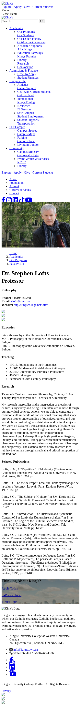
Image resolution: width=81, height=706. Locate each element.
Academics (16, 28)
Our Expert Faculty (29, 38)
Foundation (16, 182)
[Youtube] (28, 200)
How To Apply (26, 74)
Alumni (14, 186)
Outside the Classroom (31, 42)
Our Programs (26, 31)
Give (27, 6)
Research (23, 63)
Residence (23, 105)
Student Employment (30, 116)
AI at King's (24, 49)
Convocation (25, 67)
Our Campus (17, 127)
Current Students (42, 6)
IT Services (24, 109)
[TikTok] (22, 200)
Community (16, 148)
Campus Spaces (27, 130)
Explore (6, 6)
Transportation (26, 123)
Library (22, 60)
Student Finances (28, 77)
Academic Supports (29, 45)
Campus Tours (26, 141)
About (13, 179)
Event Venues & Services (33, 158)
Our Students (25, 35)
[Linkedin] (16, 200)
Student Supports (28, 120)
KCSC (21, 162)
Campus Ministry (28, 151)
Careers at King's (20, 189)
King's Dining (26, 102)
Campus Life (17, 81)
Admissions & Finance (23, 70)
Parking (22, 137)
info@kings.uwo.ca (25, 649)
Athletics (22, 84)
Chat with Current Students (34, 91)
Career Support (26, 88)
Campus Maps (26, 134)
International (25, 98)
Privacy (6, 690)
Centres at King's (28, 155)
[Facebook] (4, 200)
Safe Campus (25, 113)
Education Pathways (30, 53)
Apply (18, 6)
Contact (14, 193)
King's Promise (26, 56)
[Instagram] (9, 200)
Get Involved (25, 95)
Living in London (28, 144)
